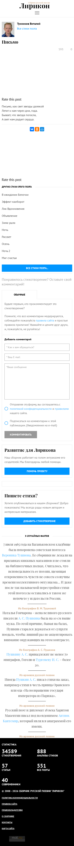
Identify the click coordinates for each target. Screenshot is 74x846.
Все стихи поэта (27, 28)
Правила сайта (9, 804)
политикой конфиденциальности (31, 408)
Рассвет (6, 237)
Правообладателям (12, 810)
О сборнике (8, 816)
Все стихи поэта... (37, 268)
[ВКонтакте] (32, 129)
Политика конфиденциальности (20, 797)
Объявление (9, 215)
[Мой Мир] (42, 129)
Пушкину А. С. (17, 654)
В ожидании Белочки (15, 194)
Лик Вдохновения (13, 208)
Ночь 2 (6, 251)
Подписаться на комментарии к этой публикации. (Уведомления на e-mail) (33, 423)
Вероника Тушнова (16, 555)
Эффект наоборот (13, 201)
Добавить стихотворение (39, 521)
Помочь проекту (37, 471)
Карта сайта (8, 828)
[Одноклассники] (37, 129)
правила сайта (45, 320)
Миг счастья (9, 258)
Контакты (7, 822)
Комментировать (21, 434)
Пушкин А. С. (26, 679)
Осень (5, 244)
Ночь (5, 230)
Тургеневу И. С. (47, 660)
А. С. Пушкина (29, 618)
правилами (62, 408)
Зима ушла (8, 223)
